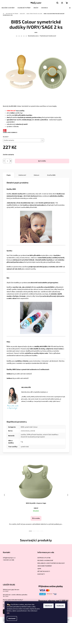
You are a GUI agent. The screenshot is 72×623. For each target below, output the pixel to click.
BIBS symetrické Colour (29, 427)
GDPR (39, 569)
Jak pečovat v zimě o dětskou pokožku (15, 594)
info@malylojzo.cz (9, 558)
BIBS (36, 32)
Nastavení (11, 618)
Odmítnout (48, 606)
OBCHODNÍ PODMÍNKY (45, 566)
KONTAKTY (41, 574)
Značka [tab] (51, 175)
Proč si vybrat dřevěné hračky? (13, 599)
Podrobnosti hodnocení (48, 36)
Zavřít (19, 168)
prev (4, 494)
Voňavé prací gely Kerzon (11, 589)
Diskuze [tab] (36, 175)
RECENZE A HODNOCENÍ (45, 560)
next (67, 494)
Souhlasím (60, 606)
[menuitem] (8, 8)
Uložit (6, 167)
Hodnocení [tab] (22, 175)
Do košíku (43, 161)
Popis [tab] (9, 175)
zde (8, 613)
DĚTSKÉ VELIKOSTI (44, 571)
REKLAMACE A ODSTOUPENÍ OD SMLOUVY (51, 563)
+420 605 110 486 (8, 560)
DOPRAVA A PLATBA (44, 558)
